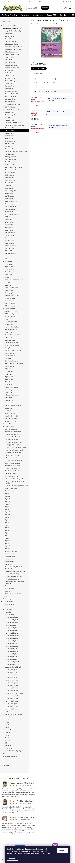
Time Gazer (9, 382)
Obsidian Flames (10, 96)
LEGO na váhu (9, 748)
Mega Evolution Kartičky (13, 31)
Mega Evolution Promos (13, 49)
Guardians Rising (10, 209)
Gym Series (8, 261)
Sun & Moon (9, 212)
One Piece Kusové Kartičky (13, 594)
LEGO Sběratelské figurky (13, 751)
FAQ (40, 1)
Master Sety (8, 408)
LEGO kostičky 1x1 (11, 670)
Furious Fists (9, 248)
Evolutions (8, 219)
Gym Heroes (9, 264)
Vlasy (7, 735)
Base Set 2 (8, 274)
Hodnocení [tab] (48, 91)
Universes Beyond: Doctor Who (15, 571)
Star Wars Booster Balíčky (13, 460)
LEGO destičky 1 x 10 (12, 635)
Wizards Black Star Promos (14, 280)
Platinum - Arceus (11, 311)
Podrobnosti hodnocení (56, 24)
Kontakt (32, 1)
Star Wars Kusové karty (13, 432)
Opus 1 (7, 493)
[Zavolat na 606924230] (5, 1)
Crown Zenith (9, 112)
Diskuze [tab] (56, 91)
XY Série (7, 217)
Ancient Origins (10, 235)
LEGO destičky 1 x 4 (12, 625)
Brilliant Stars (9, 133)
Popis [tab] (41, 91)
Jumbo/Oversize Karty (12, 316)
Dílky (7, 743)
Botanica (8, 746)
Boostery (8, 591)
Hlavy (8, 717)
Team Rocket (9, 272)
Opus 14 (7, 527)
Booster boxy (9, 554)
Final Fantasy (9, 491)
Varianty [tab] (34, 91)
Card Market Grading (12, 327)
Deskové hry (7, 599)
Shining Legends (10, 204)
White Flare (9, 57)
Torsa (8, 719)
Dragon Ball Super (10, 473)
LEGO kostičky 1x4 (12, 677)
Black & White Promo (12, 295)
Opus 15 (7, 530)
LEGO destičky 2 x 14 (12, 662)
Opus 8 (7, 512)
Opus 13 (7, 525)
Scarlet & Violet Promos (12, 104)
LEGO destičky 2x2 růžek (14, 641)
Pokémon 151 (9, 353)
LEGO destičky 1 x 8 (12, 633)
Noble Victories (10, 298)
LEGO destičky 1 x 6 (12, 630)
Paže (7, 725)
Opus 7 (7, 509)
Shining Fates (9, 149)
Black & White (9, 290)
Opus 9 (7, 514)
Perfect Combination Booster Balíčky (15, 482)
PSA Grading (9, 324)
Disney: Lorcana (10, 426)
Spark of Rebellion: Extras (14, 453)
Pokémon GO (9, 128)
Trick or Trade (9, 120)
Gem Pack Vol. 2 (10, 403)
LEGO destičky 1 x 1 (12, 617)
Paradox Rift (9, 89)
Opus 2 (7, 496)
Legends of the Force (12, 434)
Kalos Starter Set (10, 253)
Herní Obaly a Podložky (12, 416)
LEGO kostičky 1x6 (12, 680)
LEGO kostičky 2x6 (12, 704)
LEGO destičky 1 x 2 (12, 620)
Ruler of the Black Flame (13, 350)
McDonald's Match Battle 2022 (15, 125)
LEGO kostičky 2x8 (12, 706)
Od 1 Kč (5, 596)
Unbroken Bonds (10, 180)
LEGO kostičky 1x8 (12, 683)
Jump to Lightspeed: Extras (14, 442)
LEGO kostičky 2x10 (12, 709)
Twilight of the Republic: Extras (16, 447)
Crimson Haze (9, 379)
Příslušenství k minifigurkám (14, 714)
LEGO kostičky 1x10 (12, 685)
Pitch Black (9, 33)
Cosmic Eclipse (10, 172)
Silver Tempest (10, 115)
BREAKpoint (9, 230)
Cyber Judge (9, 377)
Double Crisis (9, 240)
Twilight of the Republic (13, 445)
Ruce (7, 727)
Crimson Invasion (11, 201)
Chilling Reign (9, 144)
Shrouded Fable (10, 78)
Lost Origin (8, 117)
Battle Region (9, 390)
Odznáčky (8, 411)
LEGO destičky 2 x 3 (12, 646)
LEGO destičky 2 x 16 (12, 664)
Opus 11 (7, 520)
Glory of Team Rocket (12, 395)
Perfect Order (9, 39)
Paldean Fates (9, 86)
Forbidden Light (10, 196)
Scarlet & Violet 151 (11, 91)
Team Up (8, 185)
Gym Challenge (10, 267)
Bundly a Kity (9, 561)
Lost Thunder (9, 188)
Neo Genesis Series (11, 418)
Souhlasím (62, 850)
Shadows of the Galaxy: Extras (15, 458)
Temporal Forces (10, 83)
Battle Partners (10, 340)
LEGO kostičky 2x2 (12, 696)
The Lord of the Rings (12, 574)
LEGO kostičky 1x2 (12, 672)
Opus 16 (7, 533)
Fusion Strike (9, 136)
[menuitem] (9, 15)
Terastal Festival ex (11, 342)
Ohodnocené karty (11, 322)
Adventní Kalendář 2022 (13, 123)
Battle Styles (9, 146)
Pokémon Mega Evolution (13, 47)
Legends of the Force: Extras (15, 437)
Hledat (45, 8)
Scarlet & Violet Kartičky (12, 55)
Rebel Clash (9, 162)
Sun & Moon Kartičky (12, 170)
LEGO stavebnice (8, 601)
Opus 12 (7, 522)
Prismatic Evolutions (12, 68)
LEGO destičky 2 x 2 (12, 643)
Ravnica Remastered (12, 579)
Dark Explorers (10, 303)
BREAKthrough (10, 233)
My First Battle (10, 107)
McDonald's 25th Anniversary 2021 (16, 151)
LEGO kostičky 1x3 (12, 675)
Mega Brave (9, 400)
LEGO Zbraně (10, 730)
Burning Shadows (11, 206)
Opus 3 (7, 499)
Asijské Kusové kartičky (12, 335)
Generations (9, 227)
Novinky (5, 753)
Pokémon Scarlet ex (11, 361)
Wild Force (8, 374)
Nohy (7, 722)
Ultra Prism (9, 198)
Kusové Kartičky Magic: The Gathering (14, 567)
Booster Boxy (9, 588)
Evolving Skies (10, 141)
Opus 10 (7, 517)
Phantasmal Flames (11, 44)
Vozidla (7, 711)
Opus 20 (7, 543)
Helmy (8, 732)
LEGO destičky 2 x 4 (12, 649)
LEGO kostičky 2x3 (12, 698)
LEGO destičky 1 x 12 (12, 638)
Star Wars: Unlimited (11, 429)
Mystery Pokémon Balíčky (13, 405)
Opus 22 (7, 548)
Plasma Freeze (10, 306)
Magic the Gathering (11, 551)
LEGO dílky (8, 609)
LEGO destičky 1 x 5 (12, 628)
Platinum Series (10, 308)
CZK (61, 1)
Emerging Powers (11, 293)
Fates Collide (9, 225)
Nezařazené (8, 332)
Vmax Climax (9, 392)
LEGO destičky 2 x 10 (12, 656)
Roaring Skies (9, 238)
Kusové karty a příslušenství (12, 28)
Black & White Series (11, 288)
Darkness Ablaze (10, 159)
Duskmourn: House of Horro (15, 576)
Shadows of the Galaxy (13, 455)
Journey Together (11, 65)
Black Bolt (8, 60)
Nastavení (12, 858)
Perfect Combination (12, 476)
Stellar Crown (9, 73)
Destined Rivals (10, 62)
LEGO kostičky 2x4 (12, 701)
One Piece (8, 586)
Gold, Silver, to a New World (14, 364)
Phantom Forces (10, 246)
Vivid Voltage (9, 154)
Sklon (7, 738)
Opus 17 (7, 535)
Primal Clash (9, 243)
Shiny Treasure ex (11, 348)
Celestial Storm (10, 193)
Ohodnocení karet (11, 329)
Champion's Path (10, 157)
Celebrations (9, 138)
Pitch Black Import (11, 52)
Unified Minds (9, 178)
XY (6, 256)
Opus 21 (7, 546)
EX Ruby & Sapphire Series (13, 314)
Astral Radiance (10, 130)
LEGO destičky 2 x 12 (12, 659)
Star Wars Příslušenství (13, 466)
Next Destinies (9, 301)
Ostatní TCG (7, 424)
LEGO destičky (9, 615)
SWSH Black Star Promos (13, 167)
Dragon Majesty (10, 191)
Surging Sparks (10, 70)
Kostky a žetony (10, 413)
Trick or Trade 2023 (11, 94)
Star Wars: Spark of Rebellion (15, 450)
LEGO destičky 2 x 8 (12, 654)
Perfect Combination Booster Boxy (17, 486)
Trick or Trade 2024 (11, 75)
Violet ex (8, 358)
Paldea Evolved (10, 99)
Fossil (7, 277)
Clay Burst (8, 369)
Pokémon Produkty (9, 26)
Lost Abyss (8, 384)
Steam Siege (9, 222)
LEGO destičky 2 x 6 (12, 651)
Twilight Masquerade (12, 81)
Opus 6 (7, 507)
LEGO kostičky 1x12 (12, 688)
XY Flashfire (9, 251)
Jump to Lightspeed (12, 439)
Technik (8, 612)
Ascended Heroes (10, 41)
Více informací (45, 853)
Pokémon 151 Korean (12, 345)
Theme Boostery (10, 556)
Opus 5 (7, 504)
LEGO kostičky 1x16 (12, 690)
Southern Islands (10, 421)
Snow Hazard (9, 371)
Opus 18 (7, 538)
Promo (7, 319)
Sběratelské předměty (10, 756)
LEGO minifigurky (10, 607)
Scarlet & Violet (10, 102)
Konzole (7, 740)
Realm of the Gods (11, 488)
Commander (9, 559)
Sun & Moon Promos (12, 214)
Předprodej (8, 564)
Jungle (7, 282)
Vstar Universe (10, 356)
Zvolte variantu (38, 69)
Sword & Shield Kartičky (12, 109)
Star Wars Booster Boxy (13, 463)
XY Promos (9, 259)
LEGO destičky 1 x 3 (12, 622)
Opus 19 (7, 541)
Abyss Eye (8, 337)
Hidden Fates (9, 175)
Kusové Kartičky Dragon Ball (15, 479)
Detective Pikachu (11, 183)
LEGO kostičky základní (13, 667)
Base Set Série (9, 269)
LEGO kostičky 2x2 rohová (14, 693)
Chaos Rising (9, 36)
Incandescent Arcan (11, 387)
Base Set (8, 285)
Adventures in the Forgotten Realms (15, 582)
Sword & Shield (10, 164)
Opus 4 (7, 501)
